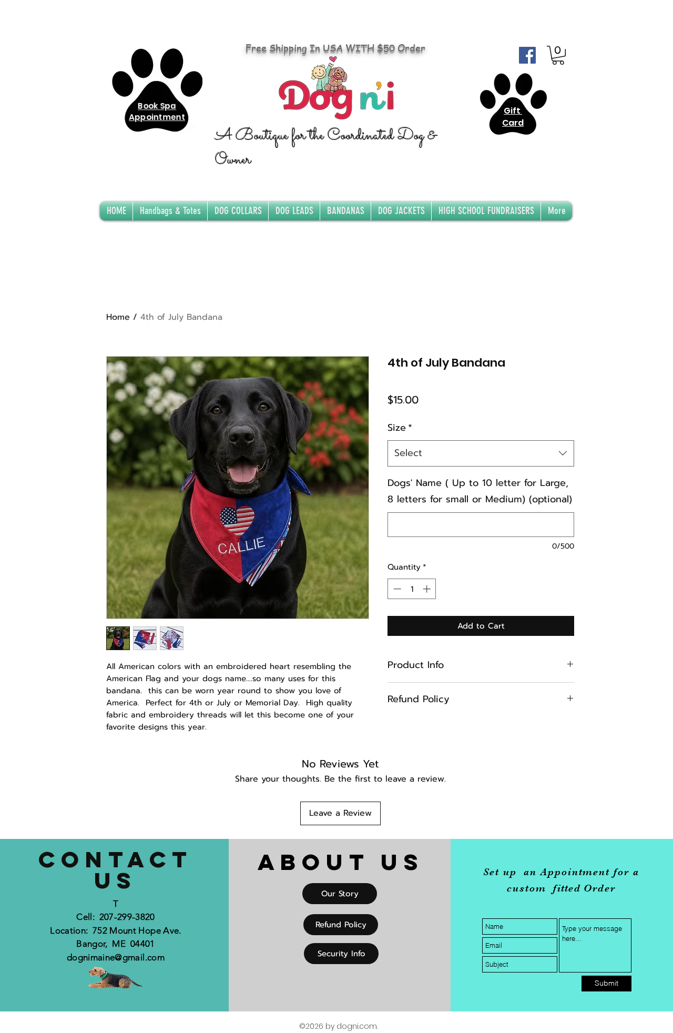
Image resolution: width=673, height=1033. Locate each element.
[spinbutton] (412, 589)
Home (118, 317)
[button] (558, 55)
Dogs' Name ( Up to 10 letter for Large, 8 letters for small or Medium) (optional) (480, 491)
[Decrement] (396, 589)
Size (400, 427)
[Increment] (428, 589)
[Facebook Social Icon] (527, 55)
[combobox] (481, 453)
